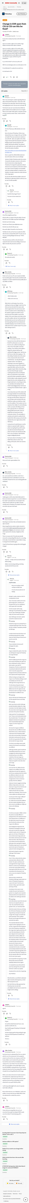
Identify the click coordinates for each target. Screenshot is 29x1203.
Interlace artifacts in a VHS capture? (10, 1141)
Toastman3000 (8, 211)
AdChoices (6, 1201)
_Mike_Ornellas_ (9, 1050)
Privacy (20, 1193)
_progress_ (7, 34)
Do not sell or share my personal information (11, 1198)
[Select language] (19, 3)
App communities (11, 6)
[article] (14, 108)
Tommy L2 (9, 253)
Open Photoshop (22, 13)
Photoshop (19, 6)
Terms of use (15, 1193)
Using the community (7, 1193)
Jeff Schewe (9, 291)
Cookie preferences (6, 1196)
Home (4, 6)
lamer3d (7, 95)
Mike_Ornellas (8, 272)
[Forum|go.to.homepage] (11, 3)
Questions (5, 8)
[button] (3, 3)
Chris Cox (12, 190)
